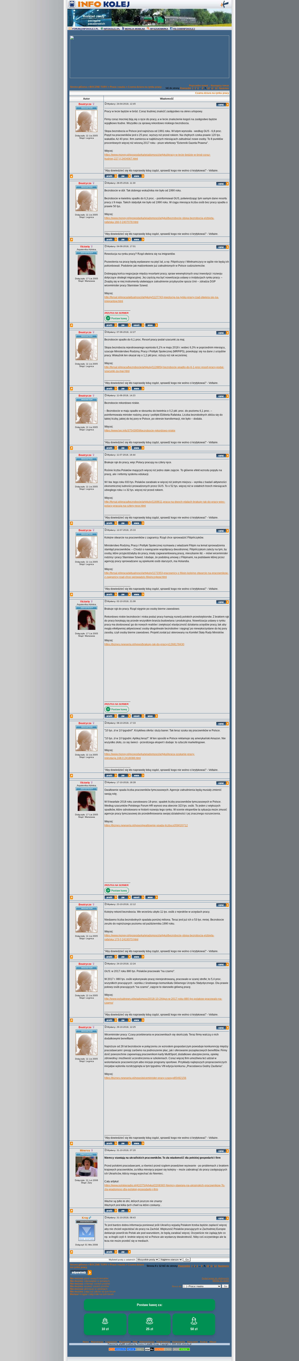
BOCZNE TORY (98, 87)
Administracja (146, 1342)
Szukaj (203, 1342)
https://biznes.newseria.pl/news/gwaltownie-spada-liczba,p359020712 (146, 825)
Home (86, 1342)
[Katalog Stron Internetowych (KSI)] (163, 1350)
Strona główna (78, 87)
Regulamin (125, 1342)
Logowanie (111, 1342)
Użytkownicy (163, 1342)
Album (212, 1342)
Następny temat (220, 85)
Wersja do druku (221, 1280)
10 (208, 88)
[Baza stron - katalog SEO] (181, 1350)
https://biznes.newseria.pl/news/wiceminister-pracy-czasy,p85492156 (145, 1078)
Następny (224, 88)
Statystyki (192, 1342)
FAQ (135, 1342)
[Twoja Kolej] (135, 1350)
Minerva (85, 1150)
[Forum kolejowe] (117, 1350)
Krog (85, 1217)
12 (216, 88)
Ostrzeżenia (178, 1342)
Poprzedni (185, 88)
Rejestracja (97, 1342)
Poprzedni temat (198, 85)
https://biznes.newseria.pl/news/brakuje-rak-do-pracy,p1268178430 (144, 644)
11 (212, 88)
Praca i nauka (117, 87)
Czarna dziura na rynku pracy (145, 87)
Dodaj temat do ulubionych (215, 1278)
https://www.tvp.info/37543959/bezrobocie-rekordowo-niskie (139, 430)
